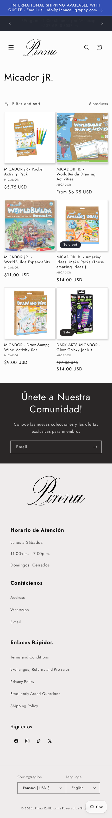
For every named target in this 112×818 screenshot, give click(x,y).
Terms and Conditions (29, 657)
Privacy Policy (22, 682)
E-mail (15, 622)
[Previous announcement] (10, 23)
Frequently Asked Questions (35, 694)
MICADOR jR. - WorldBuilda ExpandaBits (27, 260)
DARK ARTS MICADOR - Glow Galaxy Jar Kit (78, 347)
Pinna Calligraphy (48, 808)
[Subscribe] (95, 447)
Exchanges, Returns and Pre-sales (40, 669)
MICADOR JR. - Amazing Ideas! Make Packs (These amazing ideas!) (80, 262)
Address (17, 597)
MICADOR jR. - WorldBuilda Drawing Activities (76, 174)
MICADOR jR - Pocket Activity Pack (24, 172)
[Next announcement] (102, 23)
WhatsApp (19, 610)
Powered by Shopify (76, 808)
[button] (11, 47)
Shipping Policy (24, 706)
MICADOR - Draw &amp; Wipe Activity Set (26, 347)
